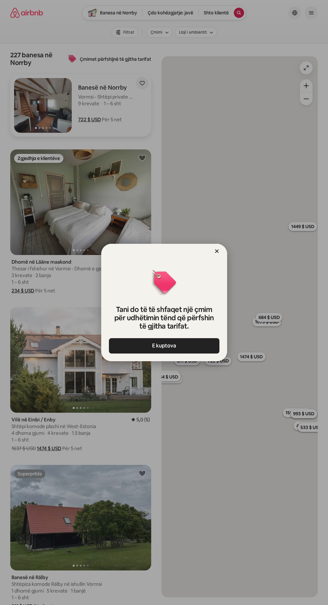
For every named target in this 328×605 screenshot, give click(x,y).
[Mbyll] (216, 251)
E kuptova (164, 345)
